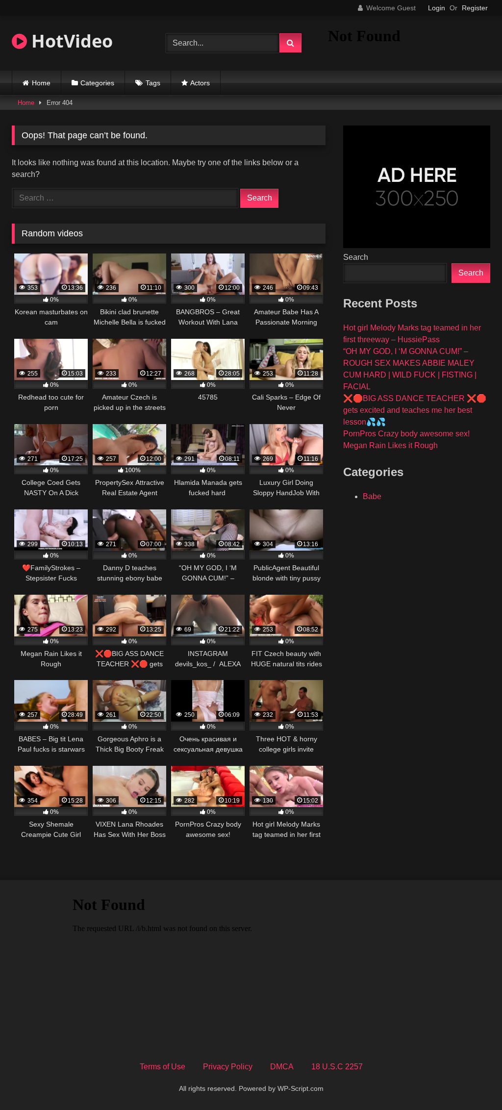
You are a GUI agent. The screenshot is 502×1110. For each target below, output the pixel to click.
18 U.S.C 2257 (337, 1066)
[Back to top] (471, 1080)
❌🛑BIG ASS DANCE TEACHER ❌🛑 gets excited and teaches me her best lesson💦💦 (414, 410)
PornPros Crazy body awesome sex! (406, 433)
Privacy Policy (227, 1066)
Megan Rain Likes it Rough (390, 445)
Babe (372, 496)
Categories (97, 83)
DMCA (282, 1066)
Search (355, 257)
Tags (153, 83)
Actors (200, 83)
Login (436, 8)
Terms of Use (162, 1066)
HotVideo (70, 41)
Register (475, 8)
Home (41, 83)
